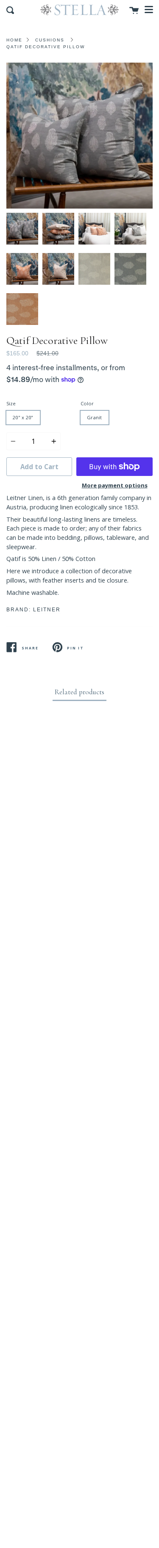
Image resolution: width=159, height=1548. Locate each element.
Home (14, 40)
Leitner (47, 609)
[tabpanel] (79, 136)
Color (87, 403)
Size (11, 403)
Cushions (49, 40)
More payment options (115, 485)
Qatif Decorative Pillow (45, 46)
